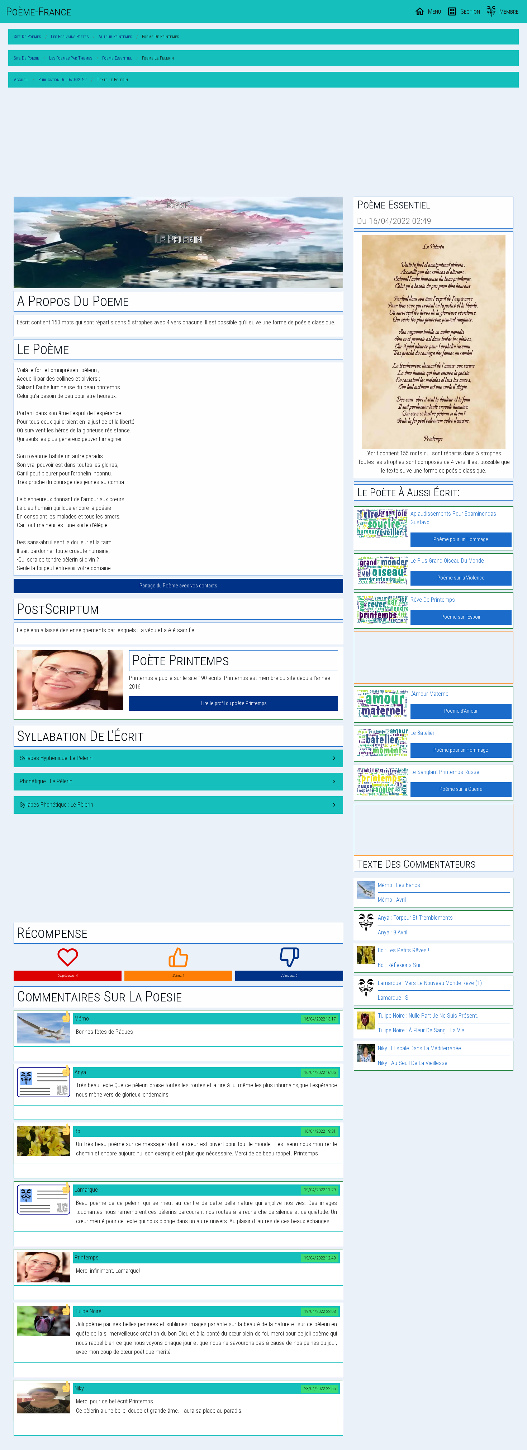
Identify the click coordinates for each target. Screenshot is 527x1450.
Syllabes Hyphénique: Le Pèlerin (56, 758)
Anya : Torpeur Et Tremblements (415, 917)
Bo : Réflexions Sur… (401, 965)
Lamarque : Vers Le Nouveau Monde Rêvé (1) (430, 983)
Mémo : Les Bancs (399, 885)
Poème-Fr (38, 11)
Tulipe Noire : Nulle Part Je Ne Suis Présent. (428, 1015)
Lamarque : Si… (395, 997)
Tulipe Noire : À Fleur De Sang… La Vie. (421, 1030)
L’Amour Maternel (430, 693)
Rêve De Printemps (432, 599)
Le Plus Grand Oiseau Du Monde (447, 560)
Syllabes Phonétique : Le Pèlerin (56, 804)
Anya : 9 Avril (392, 932)
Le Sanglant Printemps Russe (444, 772)
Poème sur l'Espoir (460, 617)
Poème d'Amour (461, 711)
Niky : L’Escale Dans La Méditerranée (419, 1048)
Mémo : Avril (392, 899)
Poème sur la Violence (461, 578)
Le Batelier (422, 732)
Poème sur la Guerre (461, 789)
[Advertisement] (263, 143)
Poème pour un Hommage (460, 539)
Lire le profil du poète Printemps (234, 703)
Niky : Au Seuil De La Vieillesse (412, 1063)
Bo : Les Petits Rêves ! (403, 950)
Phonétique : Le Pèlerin (46, 781)
